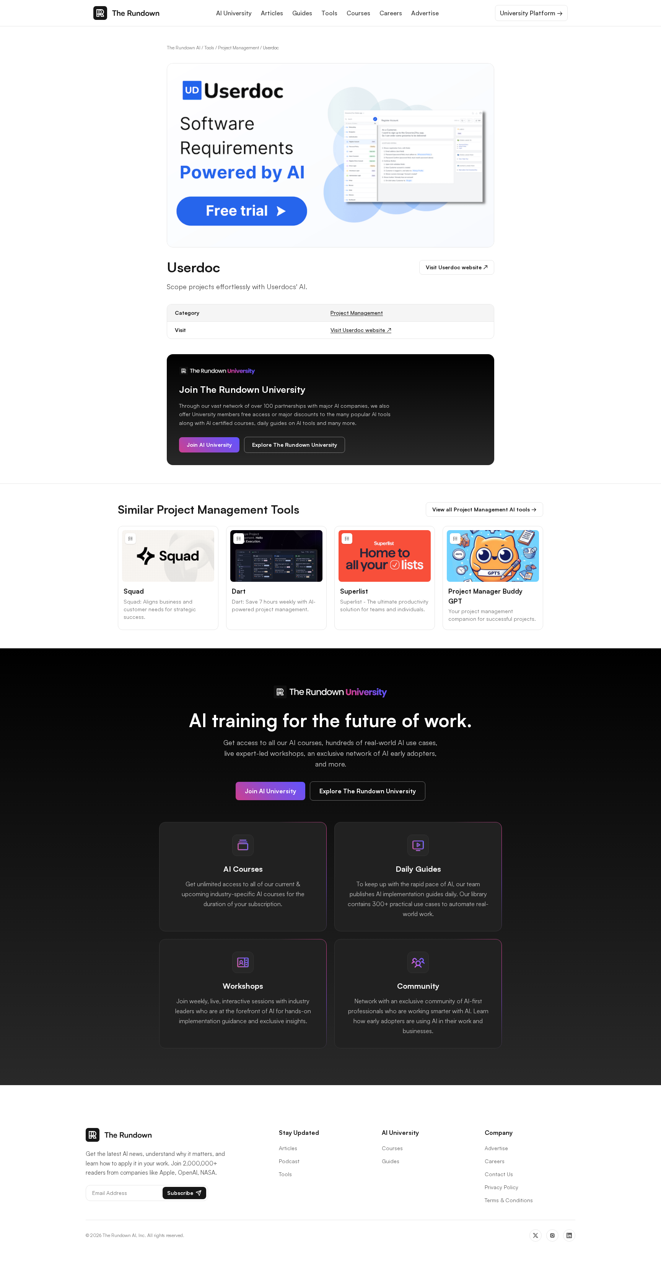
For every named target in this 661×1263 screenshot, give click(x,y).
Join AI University (209, 444)
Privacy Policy (501, 1187)
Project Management (238, 47)
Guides (302, 13)
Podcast (289, 1161)
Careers (390, 13)
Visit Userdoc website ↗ (457, 267)
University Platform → (531, 13)
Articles (272, 13)
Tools (329, 13)
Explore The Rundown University (294, 444)
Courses (358, 13)
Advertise (425, 13)
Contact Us (499, 1174)
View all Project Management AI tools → (484, 509)
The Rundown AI (183, 47)
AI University (234, 13)
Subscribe (180, 1193)
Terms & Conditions (509, 1200)
